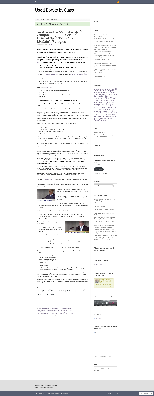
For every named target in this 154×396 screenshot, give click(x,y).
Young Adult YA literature (104, 119)
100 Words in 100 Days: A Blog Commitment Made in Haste (105, 369)
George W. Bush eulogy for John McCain (63, 310)
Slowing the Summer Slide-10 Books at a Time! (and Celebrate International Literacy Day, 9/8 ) (105, 65)
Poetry (104, 109)
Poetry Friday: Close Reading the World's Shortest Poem (104, 214)
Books (104, 94)
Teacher (101, 116)
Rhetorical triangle (60, 315)
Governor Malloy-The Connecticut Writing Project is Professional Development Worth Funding (105, 231)
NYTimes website (49, 179)
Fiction (100, 102)
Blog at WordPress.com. (112, 393)
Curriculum (56, 307)
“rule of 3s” (62, 117)
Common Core (112, 94)
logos (38, 313)
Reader (104, 111)
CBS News (83, 178)
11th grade (110, 91)
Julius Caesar (70, 312)
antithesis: (85, 78)
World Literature (98, 118)
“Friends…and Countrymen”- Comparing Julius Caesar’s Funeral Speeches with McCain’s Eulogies (59, 36)
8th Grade (111, 89)
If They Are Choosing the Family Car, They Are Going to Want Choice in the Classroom (105, 46)
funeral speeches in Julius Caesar (45, 310)
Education (62, 307)
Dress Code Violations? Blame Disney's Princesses (104, 222)
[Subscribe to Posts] (94, 264)
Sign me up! (99, 169)
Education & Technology (101, 100)
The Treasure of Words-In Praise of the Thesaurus (104, 210)
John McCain (51, 312)
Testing (114, 116)
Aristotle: (83, 62)
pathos (56, 313)
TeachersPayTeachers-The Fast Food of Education (103, 42)
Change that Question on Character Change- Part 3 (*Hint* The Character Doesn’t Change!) (105, 70)
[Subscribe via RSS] (118, 2)
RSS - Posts (99, 264)
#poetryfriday (98, 89)
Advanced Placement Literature (107, 92)
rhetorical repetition (50, 315)
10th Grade (40, 307)
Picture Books (97, 109)
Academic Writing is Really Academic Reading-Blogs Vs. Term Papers (103, 238)
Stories (112, 114)
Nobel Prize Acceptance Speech (78, 74)
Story (95, 116)
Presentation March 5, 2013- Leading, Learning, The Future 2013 (103, 135)
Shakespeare (68, 307)
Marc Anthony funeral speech (47, 313)
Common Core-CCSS (102, 96)
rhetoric (71, 313)
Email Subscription (99, 155)
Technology (108, 116)
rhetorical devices (41, 315)
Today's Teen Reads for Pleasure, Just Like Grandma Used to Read (105, 205)
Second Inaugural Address (51, 74)
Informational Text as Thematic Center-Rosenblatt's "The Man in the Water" (104, 226)
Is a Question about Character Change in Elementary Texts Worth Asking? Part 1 (104, 218)
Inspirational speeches (42, 312)
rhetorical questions (48, 87)
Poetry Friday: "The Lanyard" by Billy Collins (105, 235)
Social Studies (106, 114)
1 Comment (52, 44)
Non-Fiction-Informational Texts (107, 107)
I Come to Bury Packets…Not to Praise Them (102, 60)
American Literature (49, 307)
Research (96, 113)
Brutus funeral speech (63, 308)
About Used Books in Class (42, 2)
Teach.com (98, 318)
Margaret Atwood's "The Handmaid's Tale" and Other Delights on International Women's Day (105, 200)
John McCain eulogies (60, 312)
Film (104, 102)
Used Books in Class (54, 10)
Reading (111, 111)
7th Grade (105, 89)
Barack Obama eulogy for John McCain (48, 308)
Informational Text (108, 106)
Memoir (96, 107)
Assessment (97, 94)
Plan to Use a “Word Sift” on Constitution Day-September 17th (104, 75)
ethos (70, 308)
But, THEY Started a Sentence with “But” (104, 39)
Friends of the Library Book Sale (104, 103)
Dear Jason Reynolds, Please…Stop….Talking (102, 35)
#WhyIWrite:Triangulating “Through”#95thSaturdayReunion (102, 50)
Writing (106, 118)
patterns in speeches (64, 313)
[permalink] (88, 307)
